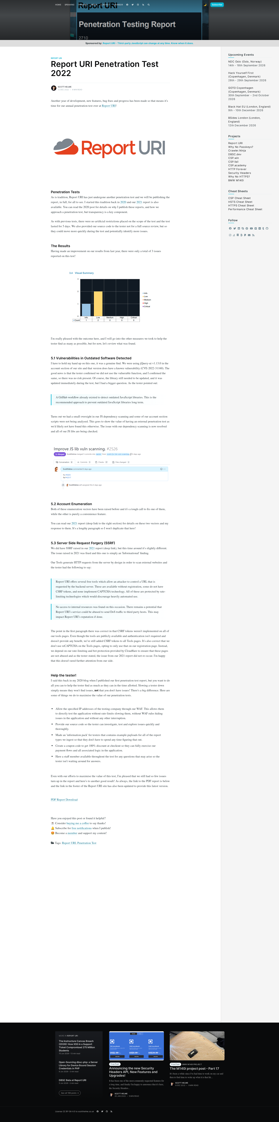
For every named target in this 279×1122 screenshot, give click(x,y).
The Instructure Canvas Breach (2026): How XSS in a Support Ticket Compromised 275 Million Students (77, 1046)
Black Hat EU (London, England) (249, 106)
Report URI (56, 58)
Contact (105, 4)
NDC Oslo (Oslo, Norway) (245, 61)
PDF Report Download (64, 799)
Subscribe (217, 4)
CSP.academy (237, 165)
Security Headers (239, 172)
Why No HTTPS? (239, 176)
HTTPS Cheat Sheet (241, 205)
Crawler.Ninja (237, 150)
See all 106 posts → (70, 1093)
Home (58, 4)
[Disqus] (110, 886)
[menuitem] (58, 4)
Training (82, 4)
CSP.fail (233, 161)
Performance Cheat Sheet (245, 209)
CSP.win (233, 157)
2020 (123, 202)
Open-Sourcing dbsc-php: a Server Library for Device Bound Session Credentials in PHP (78, 1065)
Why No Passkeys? (240, 146)
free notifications (82, 828)
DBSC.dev (235, 154)
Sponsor (118, 4)
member (72, 833)
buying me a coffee (78, 823)
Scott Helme (64, 87)
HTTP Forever (237, 169)
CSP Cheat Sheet (239, 198)
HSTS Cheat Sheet (240, 201)
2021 (139, 202)
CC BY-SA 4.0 (69, 1111)
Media (94, 4)
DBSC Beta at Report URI (72, 1080)
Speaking (70, 4)
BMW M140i (236, 180)
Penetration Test (86, 843)
